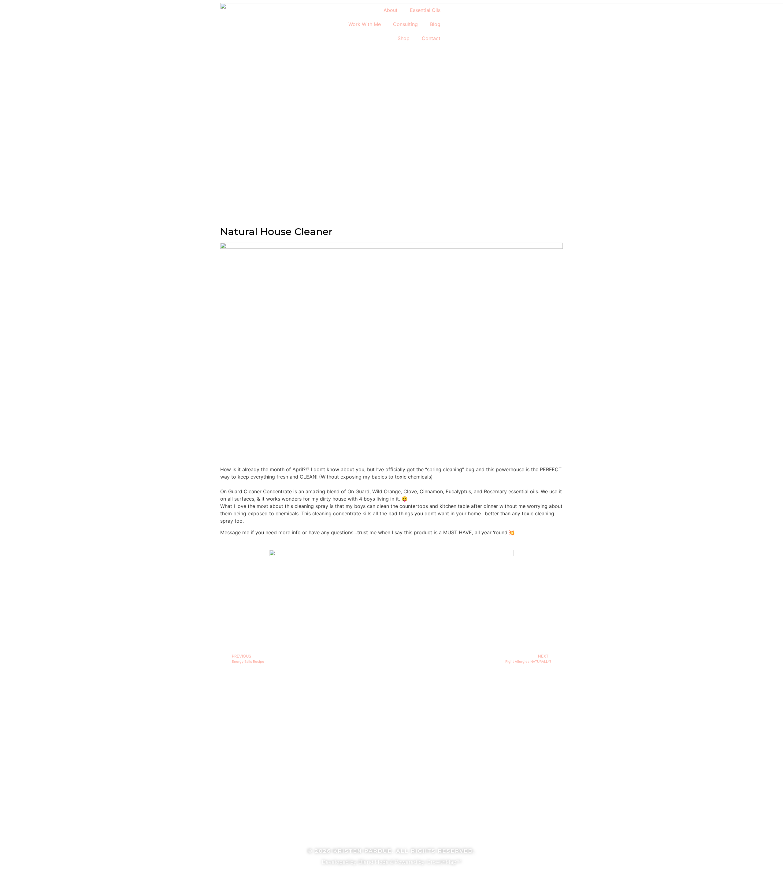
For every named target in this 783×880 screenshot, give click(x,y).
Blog (435, 24)
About (391, 10)
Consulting (405, 24)
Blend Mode (373, 862)
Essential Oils (425, 10)
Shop (404, 38)
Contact (431, 38)
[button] (458, 8)
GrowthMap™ (444, 862)
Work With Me (364, 24)
